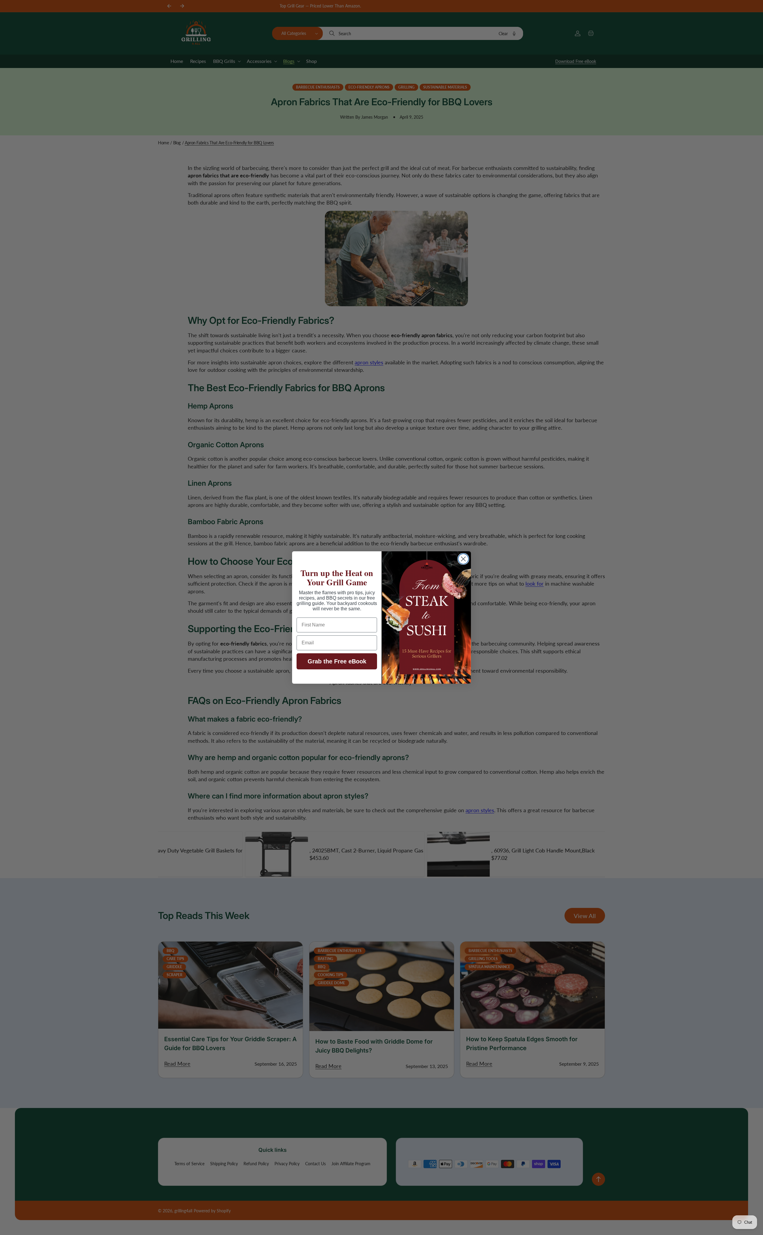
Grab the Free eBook (337, 661)
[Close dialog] (463, 559)
